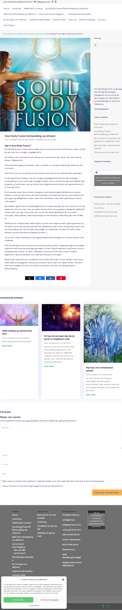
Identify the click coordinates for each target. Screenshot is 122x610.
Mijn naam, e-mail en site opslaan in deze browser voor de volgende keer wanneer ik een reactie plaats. (54, 481)
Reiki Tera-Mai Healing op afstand (20, 14)
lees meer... (7, 346)
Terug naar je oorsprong (106, 152)
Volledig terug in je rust (105, 216)
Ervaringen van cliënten (15, 20)
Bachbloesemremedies (79, 14)
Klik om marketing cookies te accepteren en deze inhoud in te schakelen (108, 180)
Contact (102, 20)
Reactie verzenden (107, 492)
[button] (63, 580)
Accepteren (18, 600)
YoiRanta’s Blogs (87, 20)
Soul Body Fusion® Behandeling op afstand (66, 9)
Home (6, 9)
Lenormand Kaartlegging (51, 14)
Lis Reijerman (15, 140)
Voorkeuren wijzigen (49, 600)
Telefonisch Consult (33, 9)
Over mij (72, 20)
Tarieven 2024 (59, 20)
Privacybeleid (34, 605)
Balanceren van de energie (107, 204)
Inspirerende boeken (40, 20)
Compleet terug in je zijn (35, 34)
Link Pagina (9, 25)
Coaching (16, 9)
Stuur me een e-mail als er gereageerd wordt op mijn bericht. (33, 486)
